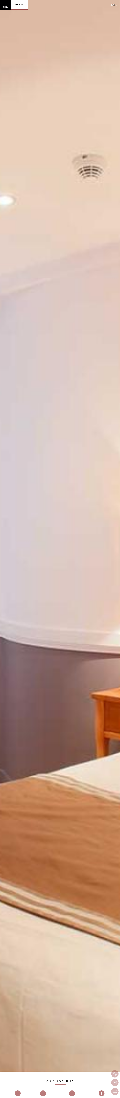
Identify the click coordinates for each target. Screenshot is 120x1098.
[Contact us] (115, 1091)
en (113, 5)
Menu (5, 7)
